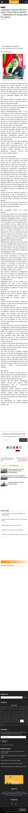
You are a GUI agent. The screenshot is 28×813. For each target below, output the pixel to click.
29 (21, 721)
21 (18, 718)
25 (6, 721)
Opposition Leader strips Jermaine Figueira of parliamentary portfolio (21, 459)
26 (10, 721)
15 (21, 715)
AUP (13, 809)
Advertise (9, 809)
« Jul (2, 725)
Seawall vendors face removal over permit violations (12, 529)
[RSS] (15, 804)
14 (18, 715)
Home (5, 809)
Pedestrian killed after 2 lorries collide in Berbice (11, 525)
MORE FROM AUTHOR (14, 465)
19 (10, 718)
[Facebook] (12, 804)
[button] (26, 2)
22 (21, 718)
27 (14, 721)
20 (14, 718)
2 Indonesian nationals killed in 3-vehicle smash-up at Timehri (14, 534)
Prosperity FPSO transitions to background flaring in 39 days (7, 459)
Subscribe (23, 440)
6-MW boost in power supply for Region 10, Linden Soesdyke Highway (14, 520)
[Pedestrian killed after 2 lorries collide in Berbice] (4, 484)
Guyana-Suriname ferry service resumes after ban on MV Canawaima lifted (16, 471)
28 (18, 721)
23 (25, 718)
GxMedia (14, 811)
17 (2, 718)
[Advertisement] (14, 32)
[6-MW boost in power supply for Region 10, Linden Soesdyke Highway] (4, 477)
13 (14, 715)
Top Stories (3, 7)
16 (25, 715)
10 (2, 715)
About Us (17, 809)
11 (6, 715)
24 (2, 721)
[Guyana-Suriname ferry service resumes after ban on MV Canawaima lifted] (4, 470)
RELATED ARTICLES (4, 465)
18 (6, 718)
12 (10, 715)
